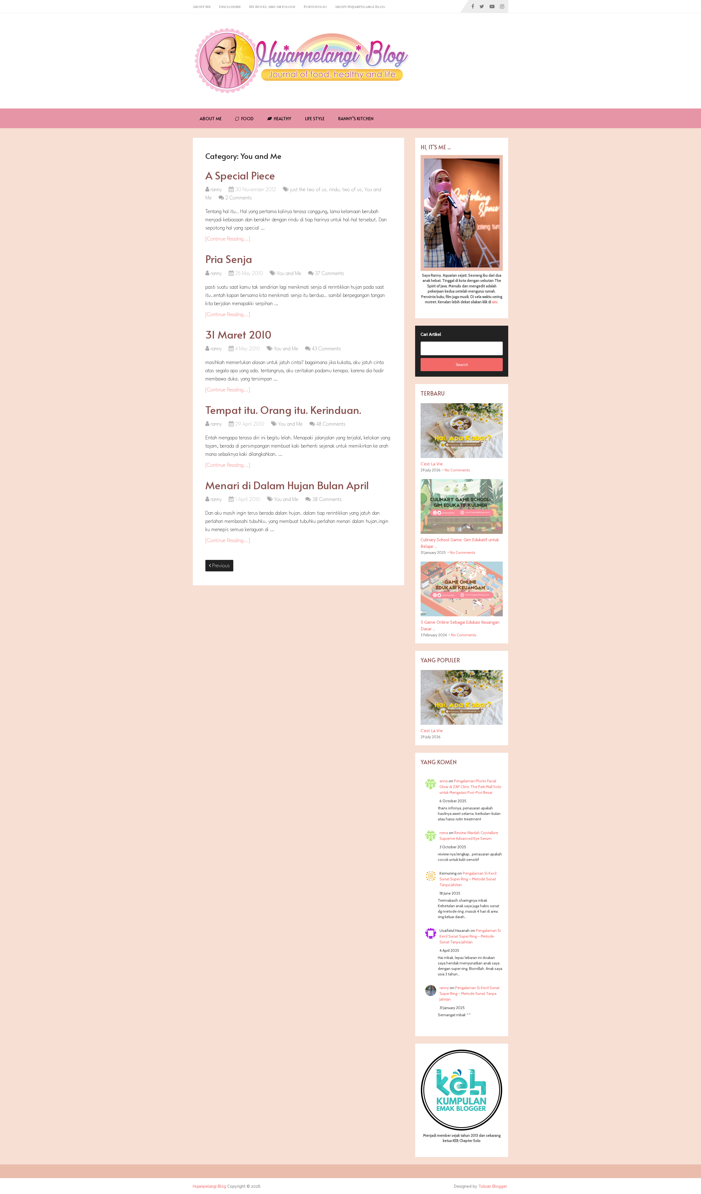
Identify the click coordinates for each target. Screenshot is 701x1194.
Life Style (314, 118)
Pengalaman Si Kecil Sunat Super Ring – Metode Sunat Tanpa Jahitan (467, 879)
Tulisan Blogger (492, 1186)
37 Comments (329, 273)
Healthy (282, 118)
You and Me (289, 273)
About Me (202, 6)
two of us (352, 189)
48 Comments (331, 424)
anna (443, 780)
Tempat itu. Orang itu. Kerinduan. (283, 409)
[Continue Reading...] (227, 239)
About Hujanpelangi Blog (360, 6)
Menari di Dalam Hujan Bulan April (287, 485)
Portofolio (315, 6)
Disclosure (230, 6)
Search (462, 364)
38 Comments (327, 499)
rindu (334, 189)
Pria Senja (228, 258)
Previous (220, 565)
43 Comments (326, 349)
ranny (216, 189)
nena (443, 832)
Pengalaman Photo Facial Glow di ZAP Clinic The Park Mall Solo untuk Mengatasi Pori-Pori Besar (470, 786)
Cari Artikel (431, 334)
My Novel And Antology (272, 6)
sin (494, 302)
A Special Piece (240, 175)
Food (247, 118)
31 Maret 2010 (238, 334)
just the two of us (308, 189)
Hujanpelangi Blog (209, 1186)
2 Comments (238, 198)
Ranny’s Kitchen (356, 118)
